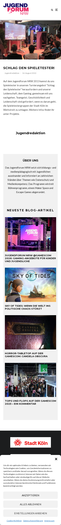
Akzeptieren (30, 495)
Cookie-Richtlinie (14, 520)
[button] (56, 459)
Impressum (49, 520)
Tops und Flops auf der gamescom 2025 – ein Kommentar (30, 402)
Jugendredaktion (12, 73)
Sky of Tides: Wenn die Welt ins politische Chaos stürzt (27, 307)
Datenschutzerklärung (33, 520)
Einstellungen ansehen (30, 513)
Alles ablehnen (30, 504)
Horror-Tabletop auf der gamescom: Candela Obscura (26, 355)
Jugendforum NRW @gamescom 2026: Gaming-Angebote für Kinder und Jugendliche (30, 258)
